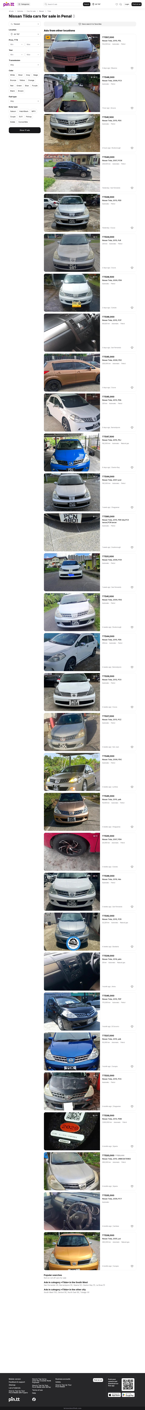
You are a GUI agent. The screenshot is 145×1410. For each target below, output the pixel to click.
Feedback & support (17, 1382)
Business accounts (63, 1379)
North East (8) (73, 1292)
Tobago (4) (84, 1292)
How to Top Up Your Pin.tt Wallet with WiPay (41, 1386)
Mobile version (15, 1379)
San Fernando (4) (51, 1285)
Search (86, 4)
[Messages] (120, 4)
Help (34, 1393)
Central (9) (62, 1292)
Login (127, 4)
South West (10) (50, 1292)
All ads (11, 11)
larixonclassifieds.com (72, 1408)
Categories (25, 4)
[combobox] (25, 24)
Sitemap (12, 1385)
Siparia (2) (77, 1285)
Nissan (41, 11)
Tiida (49, 11)
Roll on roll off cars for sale (55, 1278)
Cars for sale (31, 11)
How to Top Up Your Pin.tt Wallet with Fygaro (18, 1391)
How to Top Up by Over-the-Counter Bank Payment (41, 1380)
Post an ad (137, 4)
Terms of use (37, 1390)
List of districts (14, 1388)
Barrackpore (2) (65, 1285)
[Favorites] (117, 4)
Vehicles (20, 11)
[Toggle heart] (132, 68)
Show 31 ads (25, 130)
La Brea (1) (100, 1285)
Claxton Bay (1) (89, 1285)
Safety (58, 1382)
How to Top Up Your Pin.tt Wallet (64, 1385)
